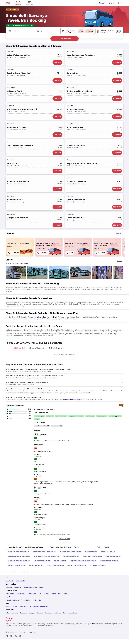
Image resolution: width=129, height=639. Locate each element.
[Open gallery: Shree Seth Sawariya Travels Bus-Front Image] (16, 272)
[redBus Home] (8, 3)
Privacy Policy (25, 600)
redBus (53, 317)
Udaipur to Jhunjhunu (76, 181)
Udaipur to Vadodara (76, 145)
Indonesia (14, 613)
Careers (41, 587)
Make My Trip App (25, 606)
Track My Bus (10, 593)
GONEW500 (44, 252)
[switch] (118, 31)
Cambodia (48, 613)
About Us (9, 587)
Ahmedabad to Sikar (76, 109)
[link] (20, 247)
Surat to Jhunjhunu (75, 127)
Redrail (15, 606)
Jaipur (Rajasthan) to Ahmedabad (82, 163)
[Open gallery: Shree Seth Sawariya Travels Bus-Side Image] (59, 272)
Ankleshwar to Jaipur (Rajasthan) (22, 109)
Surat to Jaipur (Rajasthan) (19, 73)
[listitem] (9, 240)
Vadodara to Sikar (15, 199)
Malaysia (32, 613)
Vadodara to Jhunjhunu (17, 127)
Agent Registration (30, 587)
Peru (64, 613)
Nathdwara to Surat (75, 218)
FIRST (71, 252)
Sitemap (46, 593)
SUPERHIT (101, 252)
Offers (54, 593)
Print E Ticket (32, 593)
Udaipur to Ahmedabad (17, 218)
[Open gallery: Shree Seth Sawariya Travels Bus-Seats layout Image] (102, 272)
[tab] (19, 348)
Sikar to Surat (13, 163)
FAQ (40, 593)
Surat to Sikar (73, 73)
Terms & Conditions (12, 600)
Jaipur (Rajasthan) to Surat (19, 55)
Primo (66, 593)
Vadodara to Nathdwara (18, 181)
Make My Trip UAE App (40, 606)
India (7, 613)
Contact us (18, 587)
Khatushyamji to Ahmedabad (79, 91)
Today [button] (81, 31)
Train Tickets (20, 581)
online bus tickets (40, 317)
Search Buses (66, 38)
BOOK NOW (57, 62)
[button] (20, 31)
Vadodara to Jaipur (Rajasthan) (81, 55)
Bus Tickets (10, 581)
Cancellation (21, 593)
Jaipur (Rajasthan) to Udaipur (20, 145)
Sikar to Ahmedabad (76, 199)
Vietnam (40, 613)
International (72, 613)
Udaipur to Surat (14, 91)
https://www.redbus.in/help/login (70, 399)
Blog (59, 593)
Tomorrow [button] (89, 31)
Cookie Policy (37, 600)
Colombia (57, 613)
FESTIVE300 (15, 252)
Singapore (23, 613)
